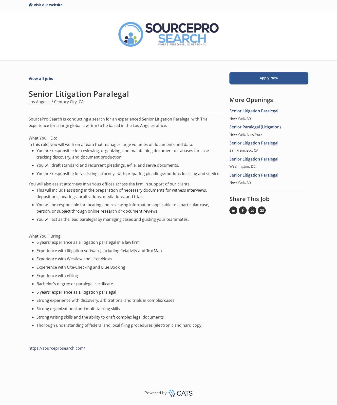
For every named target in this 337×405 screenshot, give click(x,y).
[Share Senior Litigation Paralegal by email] (262, 211)
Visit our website (48, 4)
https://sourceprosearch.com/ (57, 348)
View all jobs (41, 78)
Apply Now (269, 78)
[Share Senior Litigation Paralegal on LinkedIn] (233, 211)
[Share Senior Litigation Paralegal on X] (252, 211)
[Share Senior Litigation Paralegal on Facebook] (243, 211)
